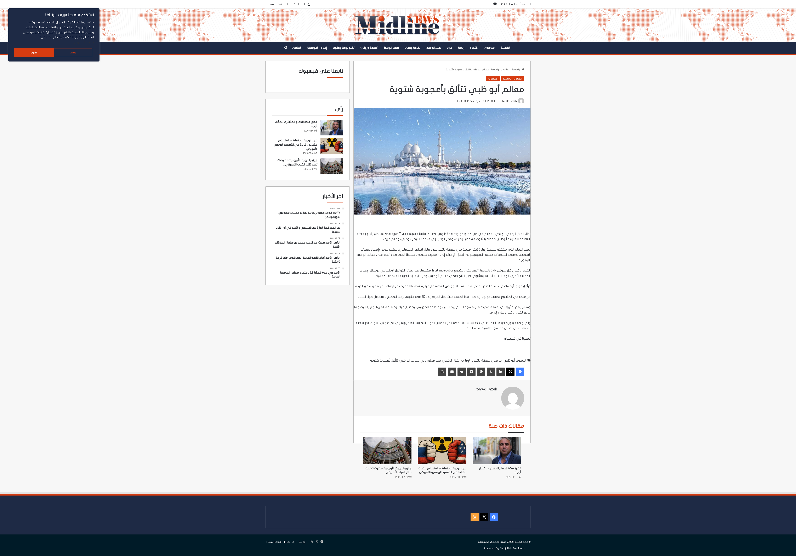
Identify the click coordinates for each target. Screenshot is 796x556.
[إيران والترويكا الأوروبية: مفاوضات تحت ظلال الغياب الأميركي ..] (387, 450)
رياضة (461, 47)
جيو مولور (434, 360)
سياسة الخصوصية (83, 42)
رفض (73, 52)
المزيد (297, 47)
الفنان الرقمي (451, 360)
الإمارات (465, 360)
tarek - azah (509, 101)
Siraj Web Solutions (512, 548)
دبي (475, 233)
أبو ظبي (509, 360)
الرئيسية (505, 47)
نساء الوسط (433, 47)
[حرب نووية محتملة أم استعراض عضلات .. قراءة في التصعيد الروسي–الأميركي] (442, 450)
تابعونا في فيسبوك (516, 338)
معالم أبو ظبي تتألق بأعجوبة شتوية (394, 360)
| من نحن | (293, 4)
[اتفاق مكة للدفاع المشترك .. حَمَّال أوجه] (497, 450)
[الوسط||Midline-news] (398, 25)
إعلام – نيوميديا (317, 47)
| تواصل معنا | (275, 4)
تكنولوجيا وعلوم (343, 47)
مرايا (449, 47)
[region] (54, 35)
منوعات (493, 78)
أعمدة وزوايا (370, 47)
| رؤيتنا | (307, 4)
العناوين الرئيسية (500, 69)
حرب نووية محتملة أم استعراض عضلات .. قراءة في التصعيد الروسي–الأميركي (294, 145)
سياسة (490, 47)
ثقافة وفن (413, 47)
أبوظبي (501, 239)
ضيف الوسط (391, 47)
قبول (33, 52)
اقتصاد (474, 47)
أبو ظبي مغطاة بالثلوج (486, 360)
